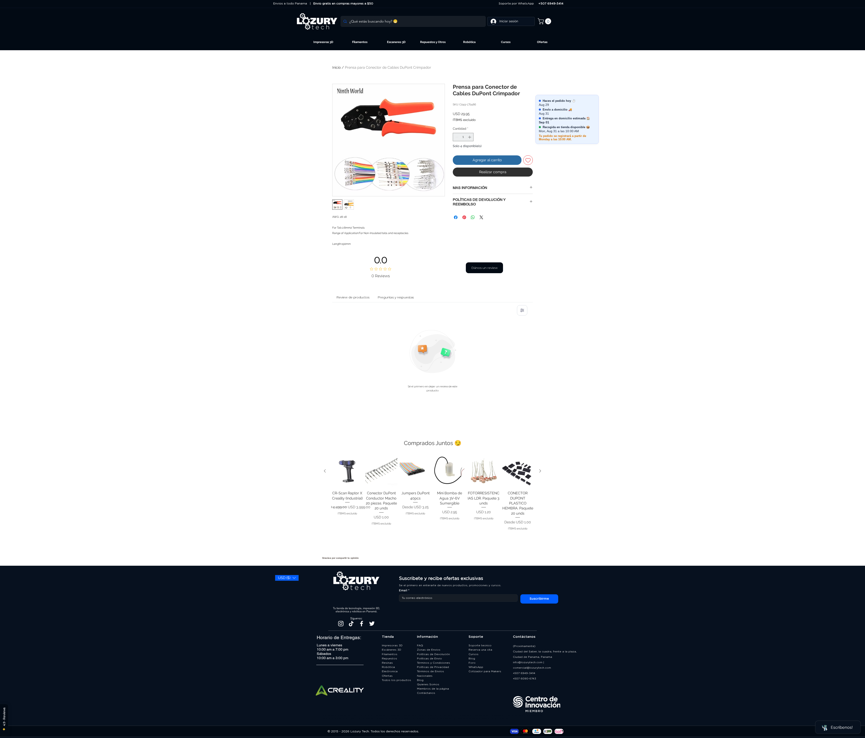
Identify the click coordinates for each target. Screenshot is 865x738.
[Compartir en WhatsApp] (473, 217)
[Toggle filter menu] (522, 310)
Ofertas (387, 675)
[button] (545, 21)
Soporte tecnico (480, 645)
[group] (432, 504)
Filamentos (389, 654)
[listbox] (287, 578)
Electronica (390, 671)
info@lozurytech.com (527, 662)
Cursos (473, 654)
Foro (472, 662)
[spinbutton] (463, 137)
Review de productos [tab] (352, 297)
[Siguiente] (540, 471)
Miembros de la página (433, 688)
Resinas (387, 662)
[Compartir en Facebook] (455, 217)
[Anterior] (325, 471)
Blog (420, 680)
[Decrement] (456, 137)
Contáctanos (426, 693)
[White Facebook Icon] (361, 623)
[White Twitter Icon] (372, 623)
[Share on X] (481, 217)
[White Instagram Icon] (340, 623)
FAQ (420, 645)
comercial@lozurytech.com (532, 667)
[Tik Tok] (351, 623)
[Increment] (470, 137)
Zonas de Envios (428, 649)
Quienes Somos (428, 684)
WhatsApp (476, 667)
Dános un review (484, 268)
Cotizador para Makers (485, 671)
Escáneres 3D (391, 649)
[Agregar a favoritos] (528, 160)
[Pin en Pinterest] (464, 217)
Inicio (336, 67)
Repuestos (389, 658)
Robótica (388, 667)
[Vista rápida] (347, 471)
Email (404, 590)
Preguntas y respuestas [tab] (396, 297)
